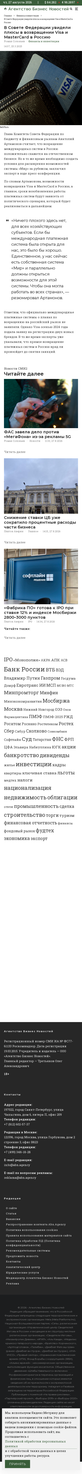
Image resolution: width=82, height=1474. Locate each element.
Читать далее (14, 452)
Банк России (24, 669)
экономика (17, 838)
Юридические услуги (22, 1272)
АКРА (45, 660)
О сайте (11, 1208)
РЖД (68, 716)
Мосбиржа (56, 700)
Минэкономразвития (23, 701)
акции (69, 747)
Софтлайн (12, 739)
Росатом (12, 723)
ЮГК (56, 746)
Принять (17, 1464)
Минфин (49, 692)
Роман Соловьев (14, 41)
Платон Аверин (13, 531)
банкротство (21, 755)
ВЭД (60, 669)
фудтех (45, 830)
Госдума (68, 678)
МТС (70, 686)
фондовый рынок (19, 831)
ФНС (57, 738)
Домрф (10, 685)
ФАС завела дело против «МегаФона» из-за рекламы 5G (37, 434)
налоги (24, 780)
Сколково (36, 731)
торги (52, 815)
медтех (10, 780)
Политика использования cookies (32, 1230)
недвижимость (25, 797)
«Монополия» (26, 659)
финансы (65, 823)
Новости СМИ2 (15, 368)
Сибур (20, 731)
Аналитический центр (23, 1267)
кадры (59, 764)
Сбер (9, 731)
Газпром (50, 678)
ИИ (42, 685)
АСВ (64, 660)
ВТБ (50, 670)
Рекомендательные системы (28, 1250)
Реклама (12, 1283)
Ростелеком (47, 724)
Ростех (66, 723)
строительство (24, 814)
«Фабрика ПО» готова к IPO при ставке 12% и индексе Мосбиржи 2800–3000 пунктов (40, 612)
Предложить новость (22, 1256)
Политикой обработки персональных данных (35, 1443)
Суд (27, 738)
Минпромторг (21, 692)
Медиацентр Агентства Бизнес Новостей (37, 1278)
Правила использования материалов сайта (39, 1235)
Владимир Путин (22, 678)
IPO (30, 621)
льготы (66, 773)
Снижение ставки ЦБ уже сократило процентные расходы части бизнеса (40, 522)
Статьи (11, 1213)
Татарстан (42, 739)
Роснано (29, 724)
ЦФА (8, 747)
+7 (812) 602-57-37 (17, 1124)
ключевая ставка (39, 772)
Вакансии (13, 1219)
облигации (62, 797)
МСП (51, 685)
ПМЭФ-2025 (53, 716)
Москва (13, 709)
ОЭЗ (58, 709)
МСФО (61, 686)
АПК (55, 660)
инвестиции (34, 764)
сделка (67, 806)
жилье (9, 765)
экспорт (39, 838)
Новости (34, 440)
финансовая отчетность (30, 823)
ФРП (69, 739)
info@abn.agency (17, 1165)
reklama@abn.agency (20, 1178)
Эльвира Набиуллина (32, 747)
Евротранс (27, 685)
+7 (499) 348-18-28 (17, 1152)
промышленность (36, 806)
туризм (67, 815)
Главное (33, 531)
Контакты (13, 1261)
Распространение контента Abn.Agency (36, 1224)
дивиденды (54, 755)
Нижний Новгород (38, 709)
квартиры (12, 773)
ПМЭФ (35, 716)
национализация (27, 787)
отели (8, 807)
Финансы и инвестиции (43, 41)
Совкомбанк (57, 731)
